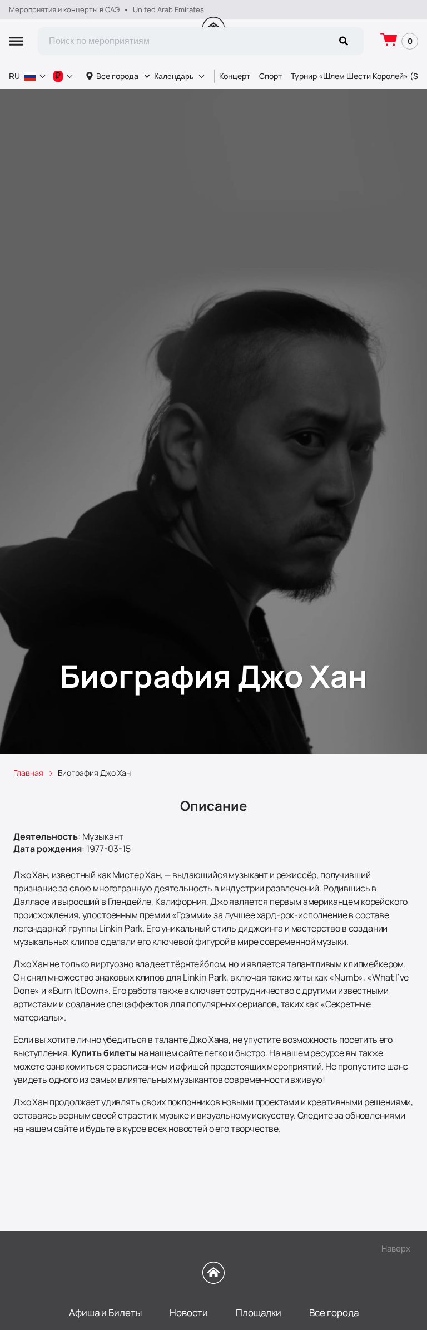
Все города (117, 76)
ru (14, 76)
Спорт (270, 76)
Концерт (234, 76)
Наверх (395, 1248)
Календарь (173, 76)
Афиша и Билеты (105, 1312)
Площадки (258, 1312)
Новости (189, 1312)
